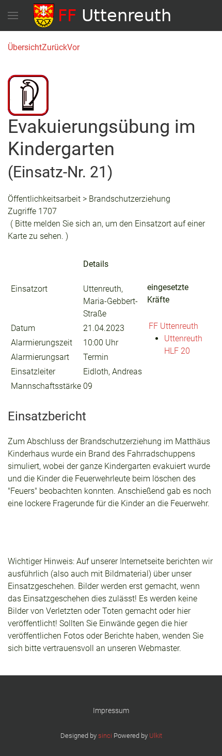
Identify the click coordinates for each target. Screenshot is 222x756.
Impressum (111, 710)
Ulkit (155, 735)
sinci (105, 735)
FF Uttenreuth (173, 326)
